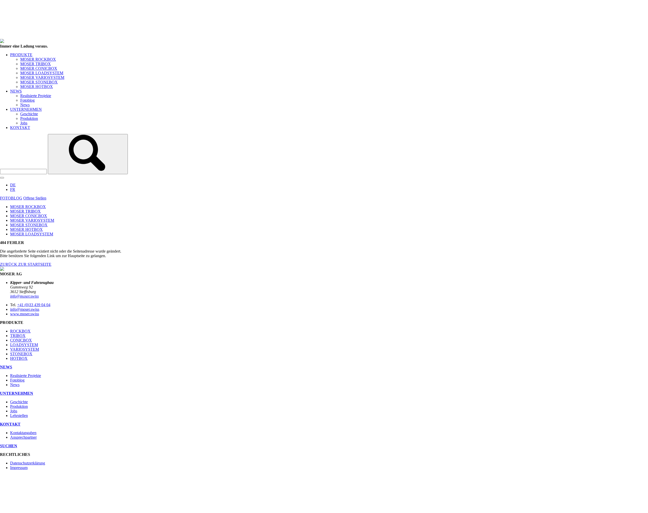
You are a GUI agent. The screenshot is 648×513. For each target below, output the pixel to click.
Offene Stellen (34, 198)
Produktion (29, 118)
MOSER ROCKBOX (38, 59)
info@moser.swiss (24, 296)
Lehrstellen (19, 415)
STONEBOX (21, 354)
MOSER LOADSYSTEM (41, 73)
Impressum (19, 467)
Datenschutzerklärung (27, 463)
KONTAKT (20, 127)
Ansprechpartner (23, 437)
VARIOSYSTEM (24, 349)
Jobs (23, 123)
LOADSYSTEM (24, 345)
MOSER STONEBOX (39, 82)
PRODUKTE (21, 55)
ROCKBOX (20, 331)
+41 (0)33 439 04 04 (33, 305)
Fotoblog (27, 100)
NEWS (16, 91)
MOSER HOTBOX (36, 86)
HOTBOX (19, 358)
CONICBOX (21, 340)
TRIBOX (18, 335)
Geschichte (29, 114)
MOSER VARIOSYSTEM (42, 77)
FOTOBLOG (11, 198)
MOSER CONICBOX (38, 68)
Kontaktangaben (23, 433)
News (25, 105)
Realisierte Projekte (35, 96)
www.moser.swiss (24, 314)
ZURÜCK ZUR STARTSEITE (25, 264)
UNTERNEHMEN (26, 109)
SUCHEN (8, 446)
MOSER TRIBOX (35, 64)
